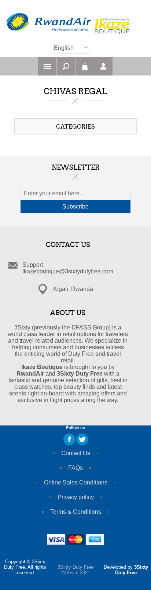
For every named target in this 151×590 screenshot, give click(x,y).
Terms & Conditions (75, 512)
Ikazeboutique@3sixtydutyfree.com (67, 271)
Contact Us (75, 453)
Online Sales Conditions (75, 482)
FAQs (75, 468)
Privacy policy (76, 497)
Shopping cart (85, 66)
